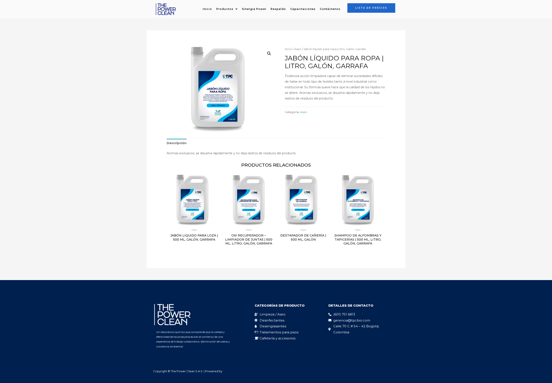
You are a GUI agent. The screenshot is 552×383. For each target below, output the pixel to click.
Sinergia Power (254, 9)
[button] (227, 9)
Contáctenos (330, 9)
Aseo (297, 49)
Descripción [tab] (177, 143)
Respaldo (278, 9)
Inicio (207, 9)
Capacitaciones (302, 9)
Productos (224, 9)
